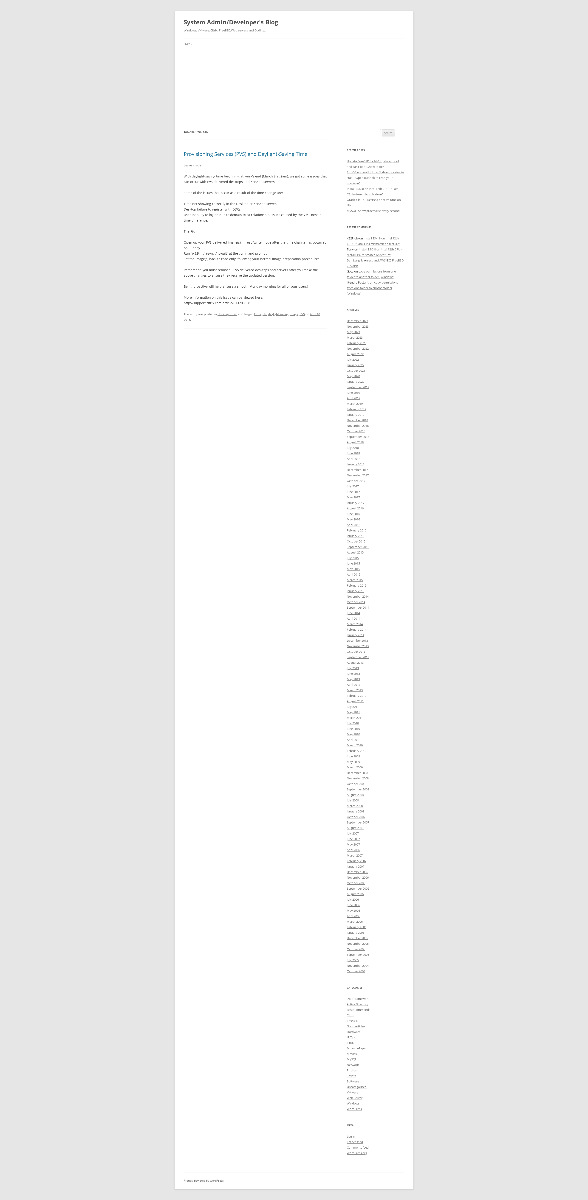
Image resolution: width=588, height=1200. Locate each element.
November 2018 (358, 426)
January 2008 (355, 811)
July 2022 (353, 359)
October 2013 (356, 651)
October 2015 (356, 541)
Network (353, 1065)
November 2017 (358, 475)
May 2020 (353, 376)
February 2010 (356, 751)
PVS (302, 314)
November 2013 (358, 646)
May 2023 (353, 332)
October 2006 (356, 883)
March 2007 (355, 855)
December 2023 (357, 321)
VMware (352, 1092)
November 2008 (358, 778)
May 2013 (353, 679)
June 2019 (353, 393)
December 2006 (357, 872)
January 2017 (355, 503)
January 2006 (355, 932)
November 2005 (358, 943)
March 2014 (355, 624)
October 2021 (356, 370)
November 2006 (358, 877)
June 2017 (353, 492)
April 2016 (353, 525)
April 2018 (353, 459)
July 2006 (353, 899)
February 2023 (356, 343)
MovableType (356, 1048)
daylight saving (278, 314)
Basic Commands (358, 1010)
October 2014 (356, 602)
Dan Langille (355, 260)
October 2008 (356, 784)
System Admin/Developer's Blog (231, 22)
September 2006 (358, 888)
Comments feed (358, 1147)
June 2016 (353, 514)
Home (188, 44)
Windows (353, 1103)
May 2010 (353, 734)
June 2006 (353, 905)
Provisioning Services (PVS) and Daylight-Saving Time (245, 153)
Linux (350, 1043)
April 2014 (353, 618)
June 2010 (353, 729)
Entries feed (355, 1142)
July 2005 (353, 960)
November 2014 (358, 596)
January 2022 (355, 365)
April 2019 (353, 398)
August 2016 (355, 508)
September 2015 (358, 547)
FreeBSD (352, 1021)
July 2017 (353, 486)
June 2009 (353, 756)
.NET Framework (358, 999)
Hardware (353, 1032)
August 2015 (355, 552)
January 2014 (355, 635)
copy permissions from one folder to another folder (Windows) (372, 287)
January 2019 (355, 415)
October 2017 (356, 481)
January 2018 (355, 464)
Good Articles (356, 1026)
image (294, 314)
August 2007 (355, 828)
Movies (352, 1054)
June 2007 (353, 839)
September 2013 (358, 657)
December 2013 (357, 640)
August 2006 (355, 894)
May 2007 (353, 844)
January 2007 (355, 866)
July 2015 (353, 558)
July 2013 (353, 668)
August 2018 (355, 442)
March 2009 (355, 767)
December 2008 (357, 773)
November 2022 (358, 348)
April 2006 (353, 916)
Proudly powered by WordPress (204, 1181)
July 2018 (353, 448)
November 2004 (358, 966)
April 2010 (353, 740)
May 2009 (353, 762)
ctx (265, 314)
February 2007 (356, 861)
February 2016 (356, 530)
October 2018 (356, 431)
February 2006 (356, 927)
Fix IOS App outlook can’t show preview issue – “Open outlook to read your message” (375, 177)
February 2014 (356, 629)
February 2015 (356, 585)
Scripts (351, 1076)
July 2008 (353, 800)
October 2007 (356, 817)
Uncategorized (227, 314)
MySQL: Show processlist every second (373, 211)
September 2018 (358, 437)
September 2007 (358, 822)
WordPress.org (357, 1153)
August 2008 (355, 795)
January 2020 (355, 381)
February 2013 (356, 696)
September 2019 (358, 387)
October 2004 (356, 971)
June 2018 (353, 453)
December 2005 (357, 938)
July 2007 (353, 833)
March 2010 (355, 745)
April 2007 (353, 850)
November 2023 (358, 326)
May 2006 (353, 910)
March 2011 (355, 718)
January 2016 (355, 536)
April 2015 (353, 574)
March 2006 (355, 921)
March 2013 (355, 690)
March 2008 (355, 806)
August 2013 (355, 662)
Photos (352, 1070)
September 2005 (358, 955)
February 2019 (356, 409)
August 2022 (355, 354)
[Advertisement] (294, 89)
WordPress (354, 1109)
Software (353, 1081)
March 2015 (355, 580)
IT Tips (351, 1037)
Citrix (257, 314)
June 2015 (353, 563)
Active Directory (357, 1004)
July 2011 (353, 707)
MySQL (352, 1059)
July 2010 (353, 723)
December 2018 (357, 420)
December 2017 (357, 470)
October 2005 (356, 949)
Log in (351, 1136)
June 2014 (353, 613)
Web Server (354, 1098)
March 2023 (355, 337)
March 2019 (355, 404)
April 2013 (353, 685)
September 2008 (358, 789)
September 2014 (358, 607)
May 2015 (353, 569)
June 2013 (353, 674)
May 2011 (353, 712)
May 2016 (353, 519)
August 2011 (355, 701)
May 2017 (353, 497)
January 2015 (355, 591)
